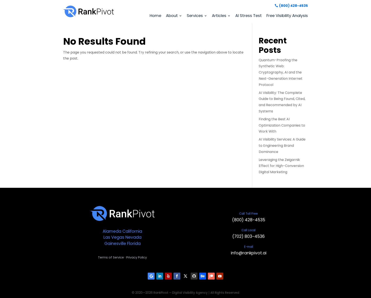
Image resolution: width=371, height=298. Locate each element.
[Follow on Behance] (202, 276)
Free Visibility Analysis (287, 15)
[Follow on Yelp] (168, 276)
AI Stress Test (248, 15)
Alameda (112, 231)
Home (155, 15)
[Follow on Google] (151, 276)
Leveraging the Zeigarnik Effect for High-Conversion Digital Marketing (281, 166)
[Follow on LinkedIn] (159, 276)
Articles (219, 15)
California (132, 231)
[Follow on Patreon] (211, 276)
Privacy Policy (136, 257)
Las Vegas (113, 237)
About (172, 15)
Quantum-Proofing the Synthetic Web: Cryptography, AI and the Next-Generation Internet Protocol (281, 72)
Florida (134, 243)
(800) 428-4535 (293, 5)
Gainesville (115, 243)
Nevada (133, 237)
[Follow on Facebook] (176, 276)
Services (195, 15)
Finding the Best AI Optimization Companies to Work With (282, 125)
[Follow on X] (185, 276)
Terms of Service (111, 257)
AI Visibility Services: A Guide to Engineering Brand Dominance (282, 145)
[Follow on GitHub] (194, 276)
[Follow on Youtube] (219, 276)
